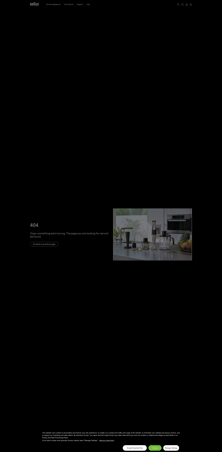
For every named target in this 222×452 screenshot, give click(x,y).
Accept (155, 448)
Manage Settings (171, 448)
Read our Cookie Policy (106, 440)
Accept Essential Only (135, 448)
